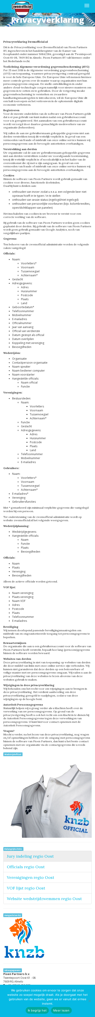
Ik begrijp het (37, 1010)
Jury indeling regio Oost (30, 856)
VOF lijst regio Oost (26, 888)
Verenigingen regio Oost (30, 877)
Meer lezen (61, 1010)
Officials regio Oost (26, 866)
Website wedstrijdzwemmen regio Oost (44, 898)
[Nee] (89, 1001)
